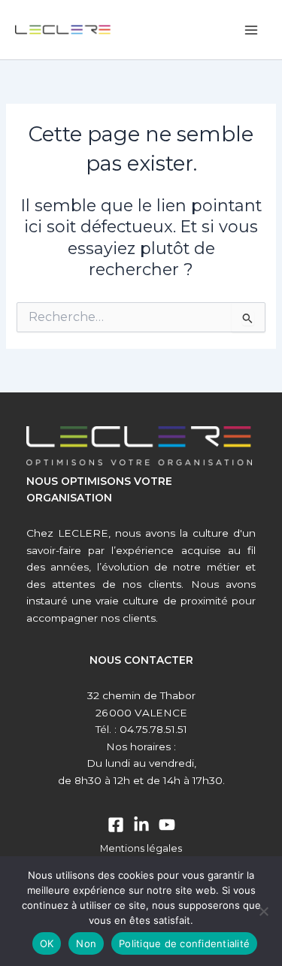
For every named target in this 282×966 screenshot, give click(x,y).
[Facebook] (116, 824)
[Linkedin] (141, 824)
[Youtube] (167, 824)
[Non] (263, 911)
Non (86, 943)
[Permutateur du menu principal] (251, 30)
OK (47, 943)
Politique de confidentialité (184, 943)
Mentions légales (141, 848)
